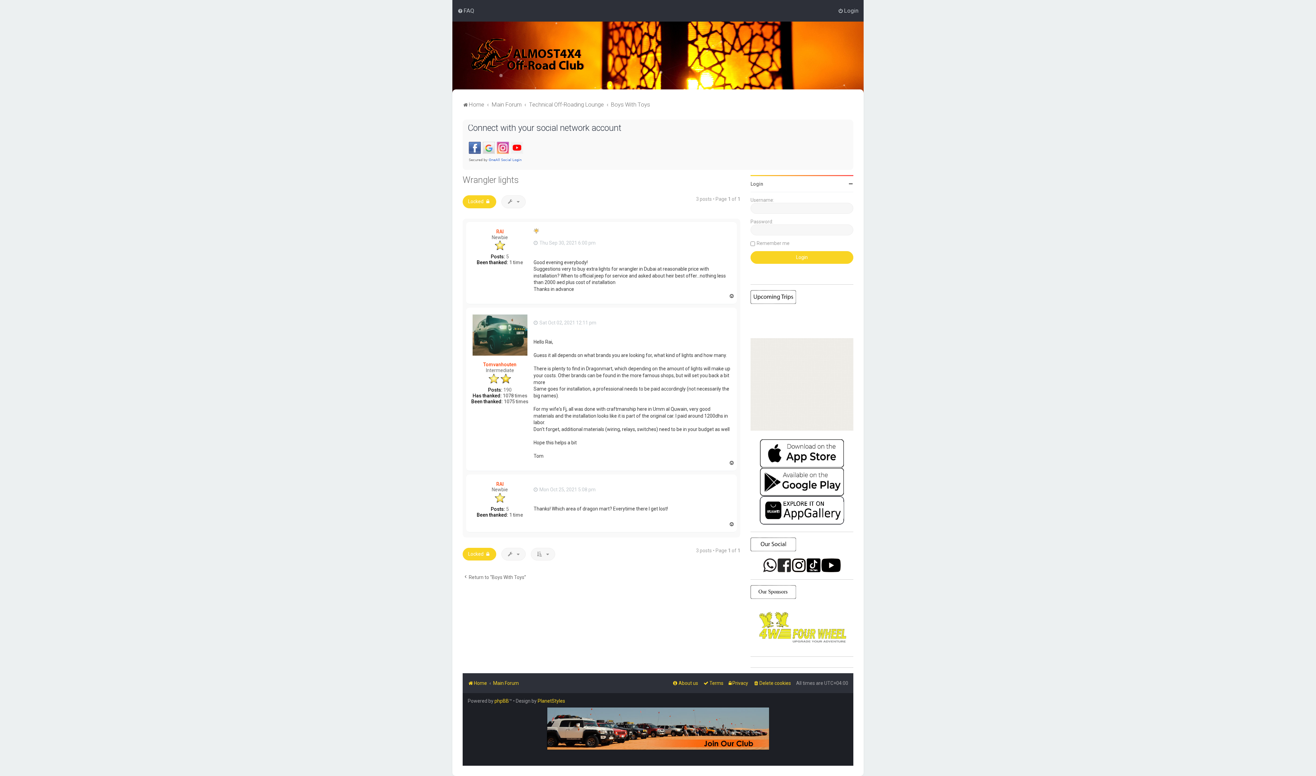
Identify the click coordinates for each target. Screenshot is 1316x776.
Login (757, 184)
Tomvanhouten (499, 364)
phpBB (502, 701)
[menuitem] (466, 10)
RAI (500, 231)
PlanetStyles (551, 701)
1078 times (515, 395)
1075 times (516, 401)
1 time (516, 262)
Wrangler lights (491, 180)
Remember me (773, 243)
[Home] (528, 55)
